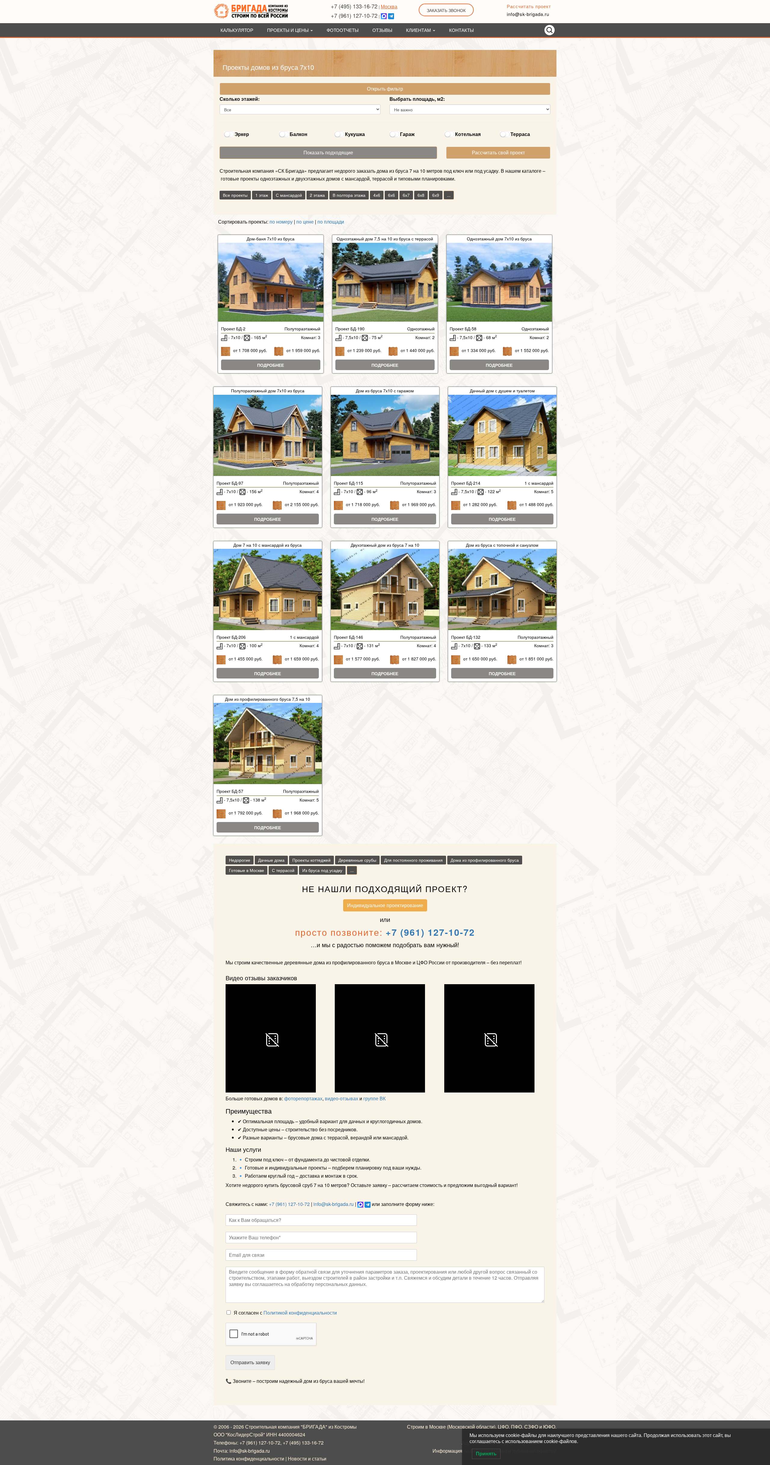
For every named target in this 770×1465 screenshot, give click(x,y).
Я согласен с (285, 1312)
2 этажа (317, 195)
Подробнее (270, 365)
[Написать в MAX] (384, 15)
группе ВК (374, 1098)
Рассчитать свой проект (498, 152)
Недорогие (239, 860)
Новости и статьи (307, 1458)
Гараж (407, 134)
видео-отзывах (341, 1098)
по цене (305, 221)
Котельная (468, 134)
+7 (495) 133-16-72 (354, 6)
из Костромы (342, 1426)
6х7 (406, 195)
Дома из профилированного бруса (485, 860)
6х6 (391, 195)
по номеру (281, 221)
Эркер (242, 134)
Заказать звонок (446, 10)
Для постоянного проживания (413, 860)
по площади (330, 221)
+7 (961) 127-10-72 (354, 15)
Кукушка (355, 134)
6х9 (435, 195)
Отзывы (382, 30)
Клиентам (419, 30)
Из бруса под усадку (322, 870)
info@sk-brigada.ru (528, 14)
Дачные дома (271, 860)
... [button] (449, 195)
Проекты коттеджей (311, 860)
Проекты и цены (288, 30)
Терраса (520, 134)
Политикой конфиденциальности (300, 1312)
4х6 (376, 195)
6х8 (420, 195)
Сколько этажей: (240, 98)
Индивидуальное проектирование (385, 905)
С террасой (283, 870)
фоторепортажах (303, 1098)
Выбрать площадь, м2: (417, 98)
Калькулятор (236, 30)
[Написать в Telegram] (391, 15)
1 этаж (261, 195)
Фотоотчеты (343, 30)
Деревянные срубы (357, 860)
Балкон (298, 134)
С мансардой (289, 195)
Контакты (461, 30)
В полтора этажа (349, 195)
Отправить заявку (250, 1362)
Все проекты (235, 195)
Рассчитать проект (529, 6)
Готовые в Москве (246, 870)
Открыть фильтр (385, 88)
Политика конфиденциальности (249, 1458)
